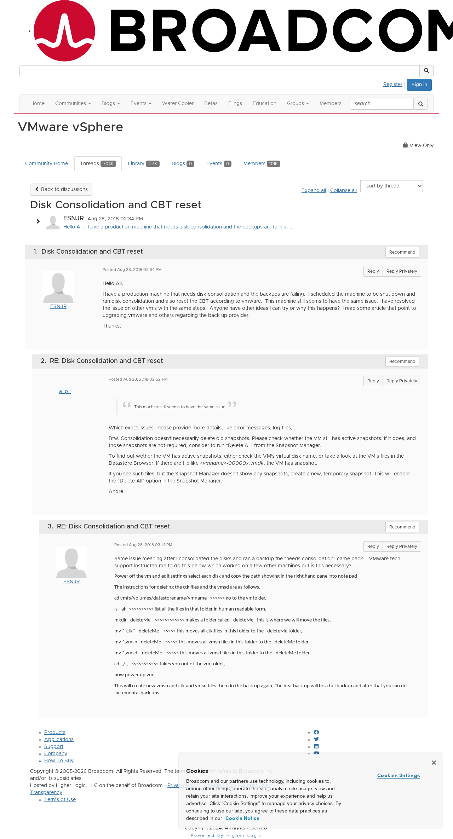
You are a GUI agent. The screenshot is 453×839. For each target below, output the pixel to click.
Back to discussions (64, 189)
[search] (421, 104)
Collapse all (343, 190)
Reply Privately (401, 271)
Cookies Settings (398, 775)
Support (53, 746)
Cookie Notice (241, 818)
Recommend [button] (402, 252)
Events (217, 163)
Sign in (419, 84)
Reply (373, 271)
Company (55, 753)
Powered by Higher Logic (227, 836)
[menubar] (395, 83)
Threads (97, 163)
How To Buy (59, 760)
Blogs (182, 163)
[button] (426, 71)
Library (142, 163)
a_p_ (65, 391)
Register (392, 84)
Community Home (46, 163)
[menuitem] (395, 83)
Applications (59, 739)
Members (260, 163)
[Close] (434, 762)
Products (54, 732)
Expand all (314, 190)
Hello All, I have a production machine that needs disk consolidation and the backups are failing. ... (178, 227)
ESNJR (58, 306)
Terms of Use (60, 799)
